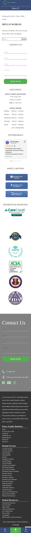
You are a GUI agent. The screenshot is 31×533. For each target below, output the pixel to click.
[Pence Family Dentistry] (9, 2)
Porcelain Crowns (7, 475)
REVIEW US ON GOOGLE (17, 177)
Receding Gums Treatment (9, 479)
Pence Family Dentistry (12, 426)
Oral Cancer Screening (8, 469)
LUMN (14, 525)
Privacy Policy (6, 513)
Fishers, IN (5, 439)
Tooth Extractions (7, 489)
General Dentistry (7, 463)
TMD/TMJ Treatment (8, 487)
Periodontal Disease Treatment (10, 471)
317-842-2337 (17, 103)
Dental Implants (6, 455)
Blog (17, 16)
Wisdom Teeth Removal (8, 496)
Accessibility (5, 515)
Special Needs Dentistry (8, 494)
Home (4, 429)
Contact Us (5, 441)
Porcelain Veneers (7, 473)
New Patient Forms (7, 511)
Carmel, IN (5, 433)
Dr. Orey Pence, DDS (8, 431)
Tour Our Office (6, 505)
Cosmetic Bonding (7, 449)
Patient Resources (10, 500)
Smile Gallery (6, 507)
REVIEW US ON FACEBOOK (17, 185)
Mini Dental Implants (8, 467)
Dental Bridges (6, 453)
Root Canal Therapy (7, 481)
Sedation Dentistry (7, 483)
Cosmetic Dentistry (7, 451)
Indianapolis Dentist (8, 16)
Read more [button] (9, 156)
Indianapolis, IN (6, 437)
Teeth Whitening (6, 485)
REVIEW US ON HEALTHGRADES (17, 194)
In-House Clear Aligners (8, 465)
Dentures (4, 457)
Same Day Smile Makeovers (10, 491)
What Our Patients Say (8, 509)
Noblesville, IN (6, 435)
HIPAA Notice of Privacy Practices (11, 517)
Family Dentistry (6, 461)
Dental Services (9, 446)
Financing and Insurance (9, 503)
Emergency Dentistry (8, 459)
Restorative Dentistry (8, 477)
